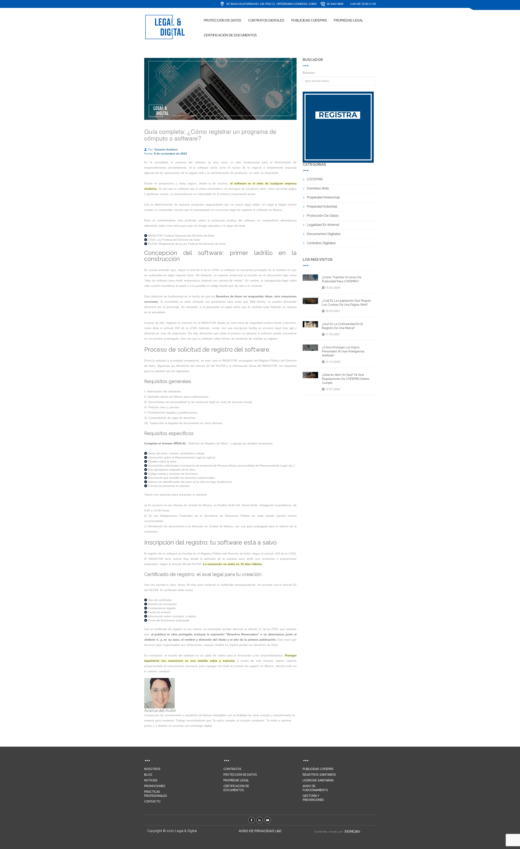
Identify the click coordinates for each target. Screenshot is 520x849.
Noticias (150, 780)
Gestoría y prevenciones (313, 797)
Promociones (154, 786)
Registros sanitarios (319, 774)
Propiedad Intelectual (323, 197)
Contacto (152, 801)
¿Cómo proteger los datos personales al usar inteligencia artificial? (343, 351)
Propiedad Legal (348, 20)
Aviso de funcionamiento (315, 788)
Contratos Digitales (321, 243)
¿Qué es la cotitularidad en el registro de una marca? (342, 326)
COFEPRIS (315, 179)
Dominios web (318, 188)
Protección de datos (222, 20)
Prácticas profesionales (155, 793)
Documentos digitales (324, 234)
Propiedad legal (236, 780)
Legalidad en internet (323, 225)
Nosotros (152, 769)
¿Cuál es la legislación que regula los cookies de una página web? (346, 302)
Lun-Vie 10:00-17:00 (363, 3)
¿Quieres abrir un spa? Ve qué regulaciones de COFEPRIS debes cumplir (345, 378)
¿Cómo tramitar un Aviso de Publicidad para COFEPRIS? (341, 279)
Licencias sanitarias (318, 780)
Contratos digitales (266, 20)
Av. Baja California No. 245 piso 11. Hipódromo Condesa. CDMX (271, 3)
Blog (148, 774)
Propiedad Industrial (322, 206)
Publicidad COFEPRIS (309, 20)
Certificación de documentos (230, 35)
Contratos (232, 769)
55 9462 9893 (335, 3)
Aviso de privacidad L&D (260, 831)
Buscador (309, 72)
